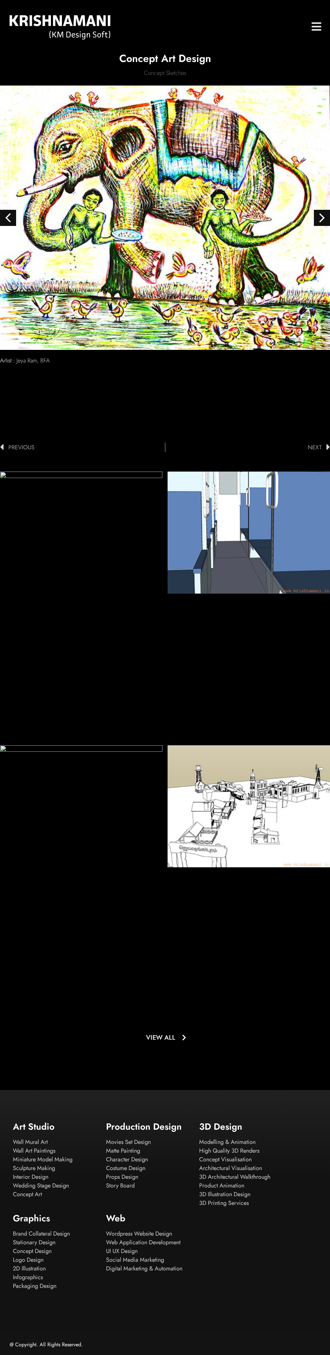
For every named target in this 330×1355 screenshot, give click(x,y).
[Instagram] (261, 1345)
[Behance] (244, 1345)
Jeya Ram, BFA (33, 360)
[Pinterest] (313, 1345)
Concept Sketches (165, 73)
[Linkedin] (226, 1345)
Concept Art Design (165, 58)
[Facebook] (279, 1345)
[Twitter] (296, 1345)
